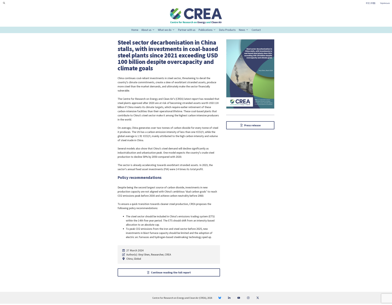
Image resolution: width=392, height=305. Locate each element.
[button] (4, 3)
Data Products (227, 30)
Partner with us (186, 30)
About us (146, 30)
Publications (205, 30)
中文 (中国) (370, 3)
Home (134, 30)
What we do (165, 30)
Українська (385, 3)
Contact (256, 30)
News (242, 30)
